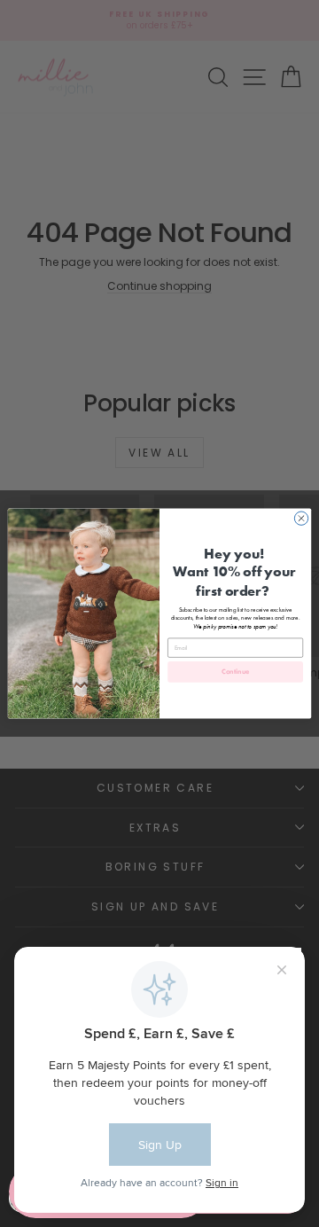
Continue (236, 672)
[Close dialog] (300, 518)
